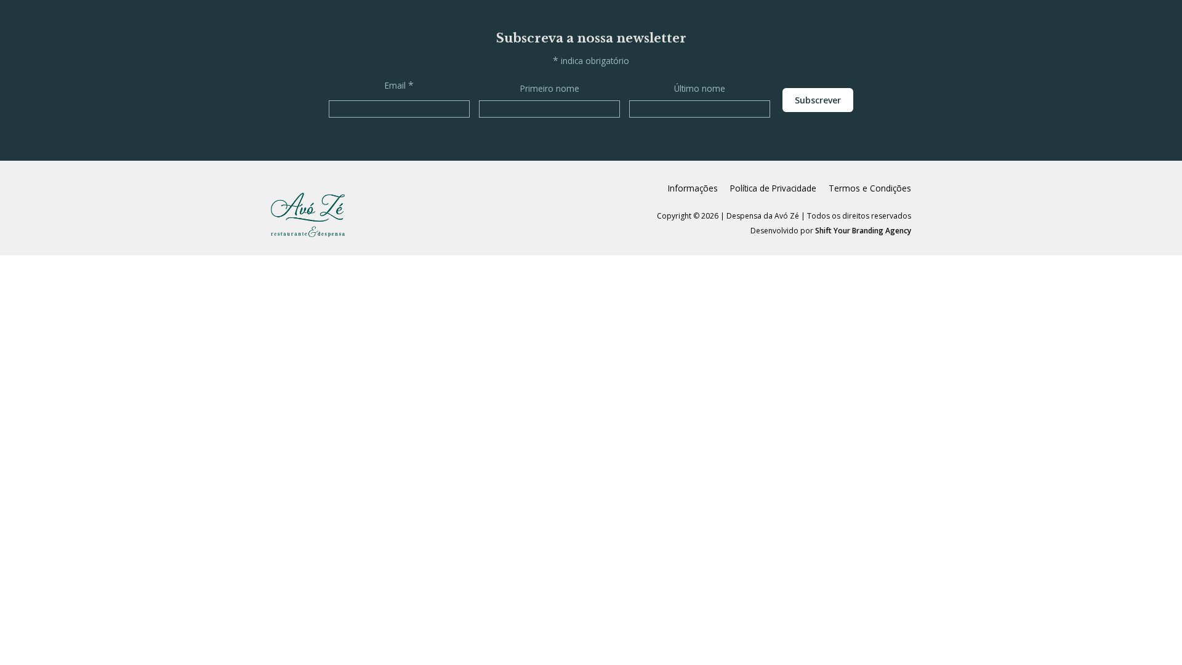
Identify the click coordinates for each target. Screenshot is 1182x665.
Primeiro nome (549, 88)
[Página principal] (308, 215)
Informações (693, 188)
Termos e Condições (870, 188)
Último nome (699, 88)
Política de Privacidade (773, 188)
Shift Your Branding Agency (863, 230)
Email (399, 85)
